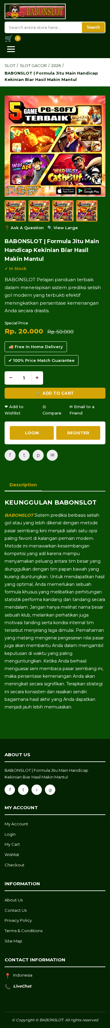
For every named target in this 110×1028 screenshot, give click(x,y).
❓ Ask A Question (24, 227)
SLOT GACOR (33, 65)
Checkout (14, 864)
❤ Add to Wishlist (14, 409)
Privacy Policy (18, 920)
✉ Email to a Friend (81, 409)
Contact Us (16, 910)
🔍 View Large (62, 227)
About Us (14, 899)
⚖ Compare (51, 409)
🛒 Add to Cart (55, 393)
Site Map (13, 941)
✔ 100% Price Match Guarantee (42, 360)
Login (10, 834)
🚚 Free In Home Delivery (36, 346)
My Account (16, 823)
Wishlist (12, 854)
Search (93, 27)
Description (23, 485)
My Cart (12, 844)
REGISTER (78, 432)
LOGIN (32, 432)
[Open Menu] (11, 49)
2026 (56, 65)
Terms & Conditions (23, 930)
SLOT (10, 65)
